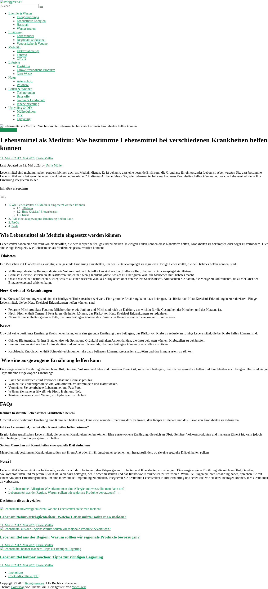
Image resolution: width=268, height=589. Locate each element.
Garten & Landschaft (31, 100)
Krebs (25, 215)
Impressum (15, 572)
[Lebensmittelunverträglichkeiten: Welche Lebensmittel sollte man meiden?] (50, 509)
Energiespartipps (28, 17)
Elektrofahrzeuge (28, 51)
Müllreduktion (26, 111)
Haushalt (22, 24)
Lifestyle (14, 62)
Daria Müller (44, 158)
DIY (20, 115)
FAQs (15, 222)
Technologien (26, 92)
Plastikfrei (23, 66)
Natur (12, 77)
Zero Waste (24, 73)
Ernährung (15, 32)
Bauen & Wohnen (20, 89)
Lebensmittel (25, 36)
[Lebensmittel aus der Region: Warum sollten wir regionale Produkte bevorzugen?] (55, 529)
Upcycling (24, 119)
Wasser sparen (26, 28)
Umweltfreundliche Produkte (36, 70)
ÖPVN (21, 58)
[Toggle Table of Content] (3, 197)
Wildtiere (23, 85)
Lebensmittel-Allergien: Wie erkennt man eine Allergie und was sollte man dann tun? (66, 488)
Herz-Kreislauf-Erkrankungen (39, 211)
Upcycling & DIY (20, 107)
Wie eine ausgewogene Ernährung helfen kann (42, 218)
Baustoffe (23, 96)
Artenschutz (25, 81)
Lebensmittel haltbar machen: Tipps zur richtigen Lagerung (51, 557)
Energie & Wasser (20, 13)
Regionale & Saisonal (31, 40)
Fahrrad (22, 55)
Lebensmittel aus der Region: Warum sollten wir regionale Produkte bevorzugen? (64, 492)
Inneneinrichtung (28, 104)
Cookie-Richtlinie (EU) (23, 576)
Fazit (15, 226)
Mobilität (14, 47)
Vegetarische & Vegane (32, 43)
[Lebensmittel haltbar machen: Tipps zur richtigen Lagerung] (40, 549)
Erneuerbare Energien (31, 21)
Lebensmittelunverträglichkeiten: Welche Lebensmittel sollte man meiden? (63, 517)
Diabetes (27, 208)
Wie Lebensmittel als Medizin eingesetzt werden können (48, 205)
